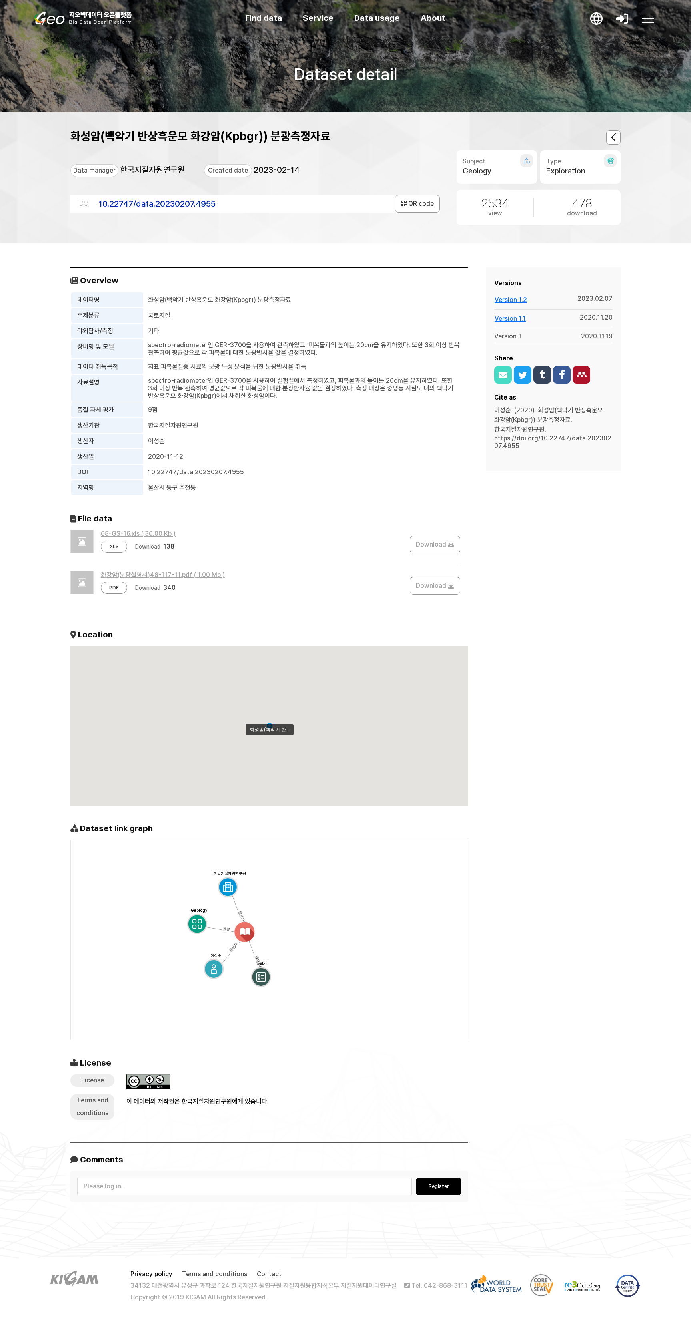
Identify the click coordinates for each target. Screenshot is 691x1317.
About (433, 18)
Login (622, 18)
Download (432, 544)
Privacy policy (151, 1274)
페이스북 (562, 375)
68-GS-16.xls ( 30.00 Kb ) (138, 533)
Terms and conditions (214, 1274)
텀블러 (542, 375)
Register (439, 1186)
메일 (503, 375)
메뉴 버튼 (648, 18)
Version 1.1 (510, 318)
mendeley (581, 375)
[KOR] (596, 18)
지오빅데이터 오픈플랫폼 (83, 19)
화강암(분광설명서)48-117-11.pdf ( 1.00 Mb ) (163, 575)
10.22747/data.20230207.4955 (157, 204)
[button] (269, 725)
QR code (420, 203)
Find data (263, 18)
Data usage (377, 18)
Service (318, 18)
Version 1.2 (511, 300)
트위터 (522, 375)
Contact (269, 1274)
